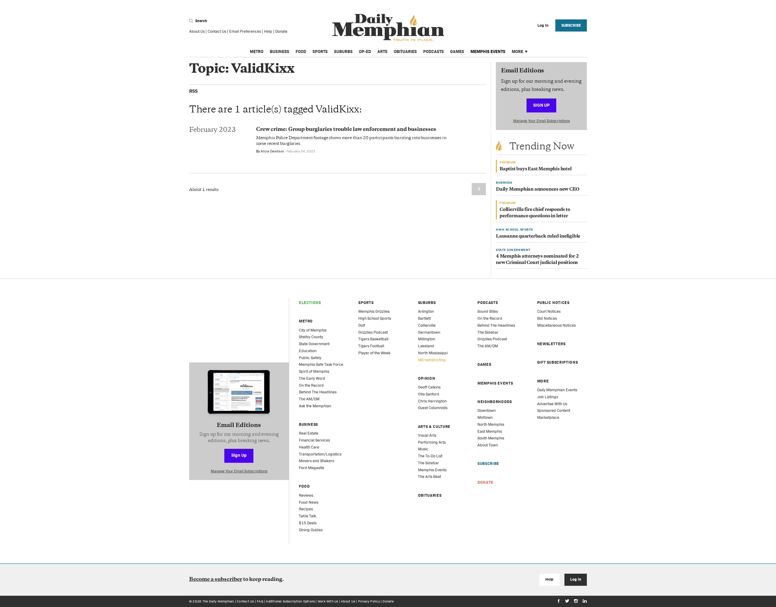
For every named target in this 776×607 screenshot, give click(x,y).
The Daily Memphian (218, 601)
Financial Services (314, 440)
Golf (361, 325)
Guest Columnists (432, 407)
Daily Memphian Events (557, 390)
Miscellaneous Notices (556, 325)
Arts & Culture (434, 426)
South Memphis (490, 438)
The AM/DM (309, 399)
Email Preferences (245, 31)
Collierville (427, 325)
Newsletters (551, 344)
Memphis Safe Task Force (321, 364)
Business (279, 51)
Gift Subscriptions (557, 362)
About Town (487, 445)
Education (307, 351)
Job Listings (547, 397)
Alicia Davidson (272, 151)
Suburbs (343, 51)
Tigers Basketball (373, 339)
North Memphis (490, 424)
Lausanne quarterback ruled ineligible (538, 236)
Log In (575, 579)
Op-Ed (365, 51)
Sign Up (541, 105)
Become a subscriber (215, 579)
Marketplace (548, 417)
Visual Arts (427, 435)
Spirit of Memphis (314, 371)
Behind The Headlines (317, 392)
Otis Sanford (428, 394)
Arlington (426, 311)
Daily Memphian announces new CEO (537, 189)
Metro (256, 51)
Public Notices (553, 302)
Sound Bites (487, 311)
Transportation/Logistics (320, 454)
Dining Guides (311, 530)
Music (423, 449)
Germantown (429, 332)
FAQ (260, 601)
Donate (281, 31)
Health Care (309, 447)
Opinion (426, 378)
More (517, 51)
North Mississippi (433, 353)
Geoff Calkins (429, 387)
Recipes (306, 509)
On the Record (311, 385)
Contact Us (217, 31)
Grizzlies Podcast (373, 332)
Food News (308, 502)
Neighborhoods (494, 401)
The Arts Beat (429, 476)
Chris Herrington (432, 401)
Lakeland (426, 346)
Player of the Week (374, 353)
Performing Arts (432, 442)
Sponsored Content (553, 410)
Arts (382, 51)
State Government (314, 344)
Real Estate (308, 433)
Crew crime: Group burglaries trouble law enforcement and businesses (346, 129)
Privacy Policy (369, 601)
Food (301, 51)
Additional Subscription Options (290, 601)
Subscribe (571, 25)
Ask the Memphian (315, 406)
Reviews (306, 495)
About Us (197, 31)
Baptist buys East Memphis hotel (536, 169)
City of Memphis (312, 330)
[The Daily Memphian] (388, 27)
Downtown (486, 410)
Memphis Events (487, 51)
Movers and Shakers (316, 461)
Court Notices (548, 311)
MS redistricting (432, 360)
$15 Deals (307, 523)
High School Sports (374, 318)
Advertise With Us (552, 404)
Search (200, 20)
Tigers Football (371, 346)
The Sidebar (428, 463)
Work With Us (328, 601)
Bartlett (424, 318)
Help (268, 31)
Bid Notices (547, 318)
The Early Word (312, 378)
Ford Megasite (311, 467)
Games (457, 51)
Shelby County (311, 337)
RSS (193, 91)
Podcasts (433, 51)
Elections (310, 302)
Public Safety (310, 357)
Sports (320, 51)
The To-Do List (430, 456)
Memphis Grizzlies (374, 311)
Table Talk (307, 516)
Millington (426, 339)
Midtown (485, 417)
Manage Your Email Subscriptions (541, 120)
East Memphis (489, 431)
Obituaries (405, 51)
